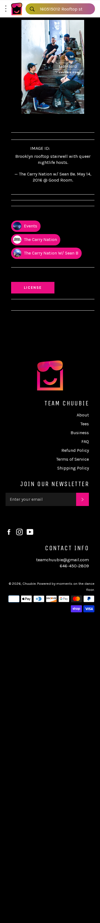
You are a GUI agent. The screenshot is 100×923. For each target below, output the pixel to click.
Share (21, 122)
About (83, 415)
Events (30, 226)
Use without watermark (39, 276)
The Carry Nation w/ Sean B (50, 253)
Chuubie (29, 583)
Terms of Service (72, 459)
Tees (84, 423)
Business (80, 432)
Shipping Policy (73, 468)
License (38, 287)
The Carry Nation (40, 239)
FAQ (85, 441)
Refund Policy (75, 450)
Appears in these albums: (40, 214)
